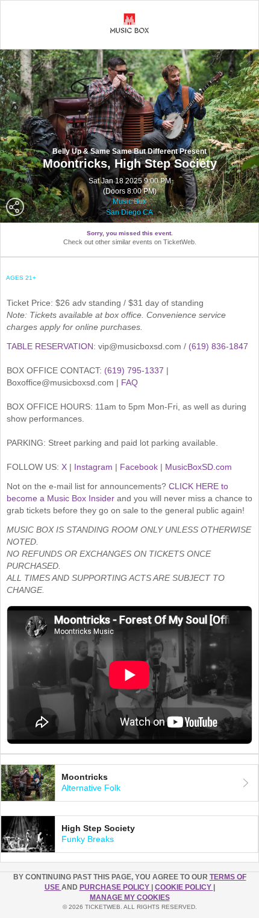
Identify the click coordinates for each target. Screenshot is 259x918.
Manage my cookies (130, 897)
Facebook (139, 467)
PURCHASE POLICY (115, 887)
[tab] (129, 783)
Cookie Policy (184, 887)
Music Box (129, 201)
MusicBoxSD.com (198, 467)
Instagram (93, 467)
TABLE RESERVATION (50, 346)
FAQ (129, 382)
